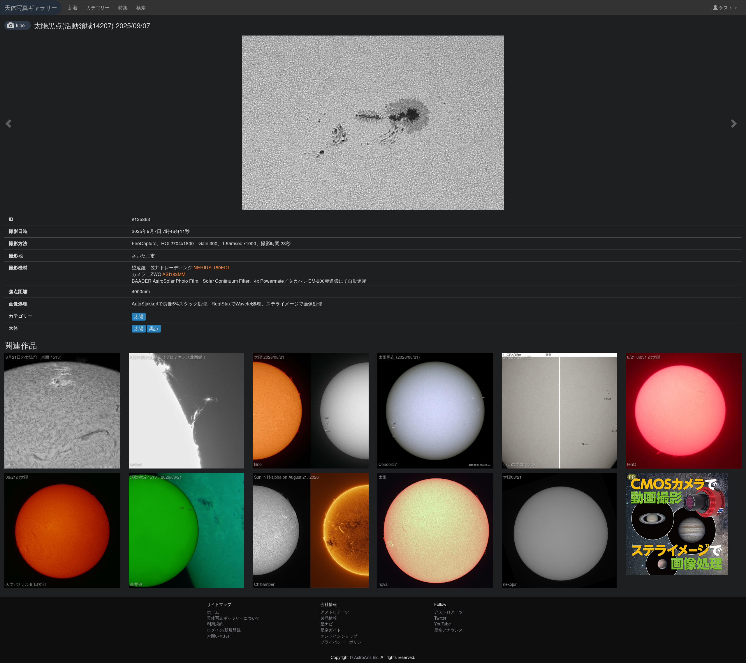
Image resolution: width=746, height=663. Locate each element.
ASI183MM (173, 274)
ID (11, 219)
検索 (141, 7)
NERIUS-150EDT (211, 267)
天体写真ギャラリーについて (233, 618)
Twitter (440, 618)
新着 (73, 7)
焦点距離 (18, 291)
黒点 (154, 328)
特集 (123, 7)
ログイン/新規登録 (224, 630)
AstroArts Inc (366, 657)
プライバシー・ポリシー (343, 642)
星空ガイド (331, 630)
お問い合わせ (219, 636)
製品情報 (329, 618)
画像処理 (18, 303)
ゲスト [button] (726, 7)
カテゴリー (98, 7)
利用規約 (215, 623)
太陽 (138, 316)
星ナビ (327, 623)
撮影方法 (18, 243)
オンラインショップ (339, 636)
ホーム (213, 612)
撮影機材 (18, 267)
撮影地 (16, 255)
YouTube (442, 623)
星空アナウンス (448, 630)
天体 (13, 328)
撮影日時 (18, 231)
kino (20, 25)
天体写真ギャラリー (31, 7)
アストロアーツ (335, 612)
